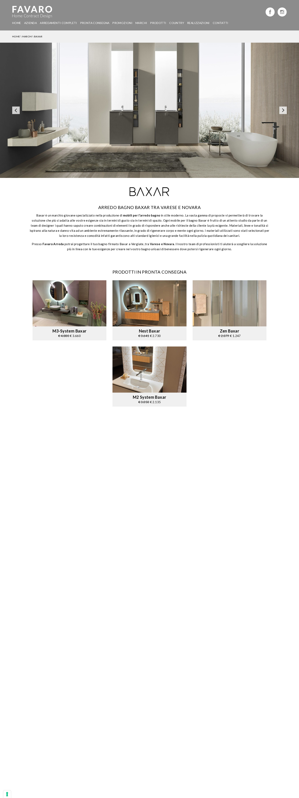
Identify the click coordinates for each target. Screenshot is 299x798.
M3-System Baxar (69, 330)
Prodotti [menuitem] (158, 23)
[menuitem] (94, 23)
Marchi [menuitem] (141, 23)
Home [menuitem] (16, 23)
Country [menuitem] (176, 23)
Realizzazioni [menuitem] (198, 23)
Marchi (27, 36)
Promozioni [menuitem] (122, 23)
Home (16, 36)
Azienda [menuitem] (30, 23)
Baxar (38, 36)
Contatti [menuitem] (220, 23)
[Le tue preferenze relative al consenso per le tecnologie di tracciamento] (7, 794)
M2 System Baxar (149, 397)
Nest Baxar (149, 330)
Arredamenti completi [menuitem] (58, 23)
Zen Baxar (229, 330)
